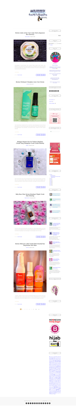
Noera (57, 380)
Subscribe (50, 101)
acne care (55, 356)
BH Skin (50, 360)
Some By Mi (56, 388)
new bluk (55, 380)
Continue (17, 72)
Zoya (54, 393)
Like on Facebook (51, 99)
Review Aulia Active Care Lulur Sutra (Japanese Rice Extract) (30, 33)
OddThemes (50, 400)
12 (34, 292)
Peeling (52, 381)
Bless (53, 360)
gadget (53, 369)
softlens (54, 388)
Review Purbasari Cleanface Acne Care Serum (30, 82)
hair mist (52, 370)
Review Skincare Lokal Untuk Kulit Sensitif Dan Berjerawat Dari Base (30, 244)
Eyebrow (56, 366)
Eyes (60, 366)
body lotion (57, 361)
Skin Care (56, 387)
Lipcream (52, 374)
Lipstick (58, 374)
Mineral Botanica (55, 378)
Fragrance (50, 369)
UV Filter (58, 392)
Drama (56, 364)
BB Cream (51, 359)
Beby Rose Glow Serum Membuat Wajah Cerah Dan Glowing (30, 195)
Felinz (53, 368)
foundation (59, 368)
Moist (52, 379)
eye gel (54, 366)
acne (53, 356)
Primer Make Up (59, 382)
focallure (55, 368)
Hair (49, 370)
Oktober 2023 (53, 175)
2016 (51, 184)
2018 (51, 182)
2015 (51, 185)
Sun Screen (52, 390)
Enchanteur (55, 365)
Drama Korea (58, 364)
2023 (51, 174)
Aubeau (52, 358)
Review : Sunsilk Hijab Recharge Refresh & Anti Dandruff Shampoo (56, 260)
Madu (57, 376)
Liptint (60, 374)
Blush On (56, 360)
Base (49, 359)
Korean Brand (58, 371)
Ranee (53, 384)
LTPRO (50, 376)
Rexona (55, 384)
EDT (52, 365)
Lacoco (50, 372)
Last (38, 309)
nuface (59, 380)
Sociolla (50, 388)
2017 (51, 183)
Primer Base (51, 383)
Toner (60, 391)
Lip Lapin (59, 373)
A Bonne (52, 356)
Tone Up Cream (57, 391)
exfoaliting (52, 366)
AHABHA (58, 356)
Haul (60, 370)
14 (37, 292)
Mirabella (58, 378)
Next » (36, 309)
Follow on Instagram (52, 103)
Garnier (55, 369)
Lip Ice (56, 373)
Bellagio (27, 145)
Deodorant (52, 364)
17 (41, 292)
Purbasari (54, 383)
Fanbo (51, 368)
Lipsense (56, 374)
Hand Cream (57, 370)
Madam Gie (54, 376)
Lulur (51, 376)
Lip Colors (54, 373)
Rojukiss (57, 384)
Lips (54, 374)
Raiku (52, 384)
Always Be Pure (55, 357)
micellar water (51, 378)
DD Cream (59, 363)
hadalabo (59, 369)
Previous (14, 50)
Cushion (50, 363)
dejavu (50, 364)
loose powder (54, 375)
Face (57, 367)
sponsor (57, 389)
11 (33, 292)
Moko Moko (54, 379)
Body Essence (53, 361)
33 (33, 309)
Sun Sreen (55, 390)
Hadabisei (57, 369)
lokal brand (50, 375)
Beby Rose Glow (55, 359)
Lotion (60, 375)
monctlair (58, 379)
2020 (51, 180)
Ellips (53, 365)
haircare (54, 370)
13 (36, 292)
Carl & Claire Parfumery (58, 362)
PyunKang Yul (57, 383)
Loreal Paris (57, 375)
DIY (54, 364)
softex (52, 388)
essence (58, 365)
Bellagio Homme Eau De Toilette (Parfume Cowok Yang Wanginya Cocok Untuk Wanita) (30, 142)
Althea (52, 357)
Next (45, 50)
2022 (51, 178)
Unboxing (55, 392)
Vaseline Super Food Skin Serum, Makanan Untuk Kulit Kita (57, 251)
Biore (52, 360)
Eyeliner (58, 366)
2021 (51, 179)
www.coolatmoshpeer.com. (36, 400)
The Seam (53, 391)
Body (58, 360)
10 (32, 292)
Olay (60, 380)
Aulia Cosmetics (27, 36)
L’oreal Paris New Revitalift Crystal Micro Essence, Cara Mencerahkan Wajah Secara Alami (56, 224)
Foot (57, 368)
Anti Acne (27, 247)
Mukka (60, 379)
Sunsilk (58, 390)
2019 (51, 181)
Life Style (51, 373)
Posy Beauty (55, 382)
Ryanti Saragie (20, 134)
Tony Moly (50, 392)
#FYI (49, 356)
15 (38, 292)
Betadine (60, 359)
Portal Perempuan (51, 382)
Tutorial (53, 392)
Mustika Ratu (50, 380)
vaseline (60, 392)
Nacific (53, 380)
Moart (50, 379)
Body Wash (52, 362)
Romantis (59, 384)
